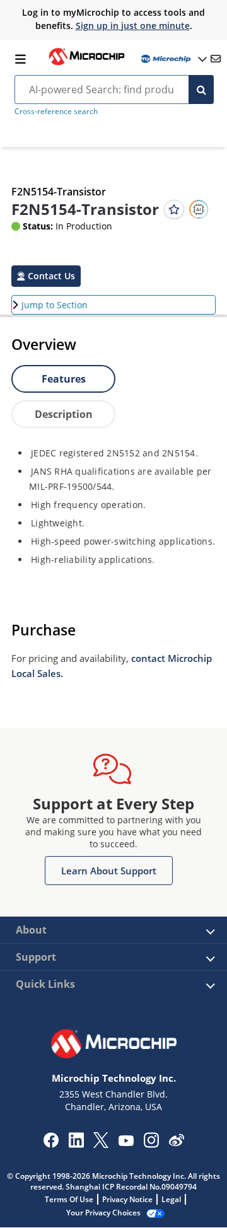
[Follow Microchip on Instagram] (151, 1144)
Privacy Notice (127, 1199)
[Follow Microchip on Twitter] (100, 1144)
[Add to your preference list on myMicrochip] (174, 209)
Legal (171, 1199)
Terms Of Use (69, 1199)
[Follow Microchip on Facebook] (51, 1144)
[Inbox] (216, 59)
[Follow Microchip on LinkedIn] (76, 1144)
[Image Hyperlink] (86, 63)
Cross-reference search (56, 111)
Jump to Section (54, 305)
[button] (46, 276)
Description (64, 414)
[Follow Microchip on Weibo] (176, 1143)
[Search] (201, 89)
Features (64, 379)
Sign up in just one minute (133, 26)
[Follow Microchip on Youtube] (126, 1142)
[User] (173, 58)
